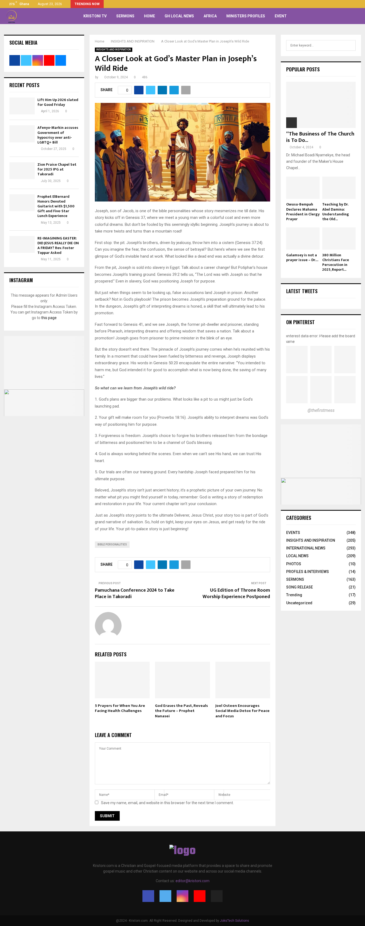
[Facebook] (148, 896)
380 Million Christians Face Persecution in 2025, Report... (335, 262)
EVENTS (293, 532)
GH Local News (179, 16)
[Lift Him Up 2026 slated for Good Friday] (22, 106)
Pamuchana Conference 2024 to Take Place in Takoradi (134, 593)
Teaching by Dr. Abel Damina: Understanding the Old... (335, 211)
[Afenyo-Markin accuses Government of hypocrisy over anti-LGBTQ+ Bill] (22, 133)
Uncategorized (299, 603)
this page (49, 318)
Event (281, 16)
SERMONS (125, 16)
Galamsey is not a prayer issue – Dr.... (302, 257)
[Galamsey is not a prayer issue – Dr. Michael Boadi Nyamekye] (303, 238)
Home (149, 16)
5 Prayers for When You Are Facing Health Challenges (120, 708)
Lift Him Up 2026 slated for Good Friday (57, 102)
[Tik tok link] (359, 4)
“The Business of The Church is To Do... (320, 137)
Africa (210, 16)
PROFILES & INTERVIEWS (307, 571)
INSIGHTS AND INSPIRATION (113, 49)
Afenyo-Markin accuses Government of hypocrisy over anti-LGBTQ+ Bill (57, 135)
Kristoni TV (95, 16)
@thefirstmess (321, 410)
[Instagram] (182, 896)
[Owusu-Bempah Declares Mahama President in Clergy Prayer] (303, 188)
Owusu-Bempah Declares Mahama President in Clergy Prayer (303, 211)
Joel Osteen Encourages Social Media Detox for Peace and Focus (242, 710)
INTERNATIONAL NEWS (305, 548)
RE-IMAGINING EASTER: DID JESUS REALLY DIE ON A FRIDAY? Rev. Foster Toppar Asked (58, 245)
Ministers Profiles (245, 16)
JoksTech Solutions (234, 921)
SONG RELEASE (299, 587)
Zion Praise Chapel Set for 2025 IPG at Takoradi (56, 169)
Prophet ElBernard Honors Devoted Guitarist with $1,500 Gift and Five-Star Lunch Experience (56, 206)
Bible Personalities (112, 544)
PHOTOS (293, 564)
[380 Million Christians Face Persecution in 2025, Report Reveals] (339, 238)
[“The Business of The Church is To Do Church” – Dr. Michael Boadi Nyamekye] (321, 105)
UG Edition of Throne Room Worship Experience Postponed (236, 593)
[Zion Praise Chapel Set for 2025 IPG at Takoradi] (22, 170)
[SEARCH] (350, 45)
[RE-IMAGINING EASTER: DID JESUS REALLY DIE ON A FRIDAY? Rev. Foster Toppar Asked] (22, 244)
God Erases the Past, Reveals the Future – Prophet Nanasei (181, 710)
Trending (294, 595)
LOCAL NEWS (297, 556)
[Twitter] (165, 896)
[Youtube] (199, 896)
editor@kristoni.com (192, 881)
